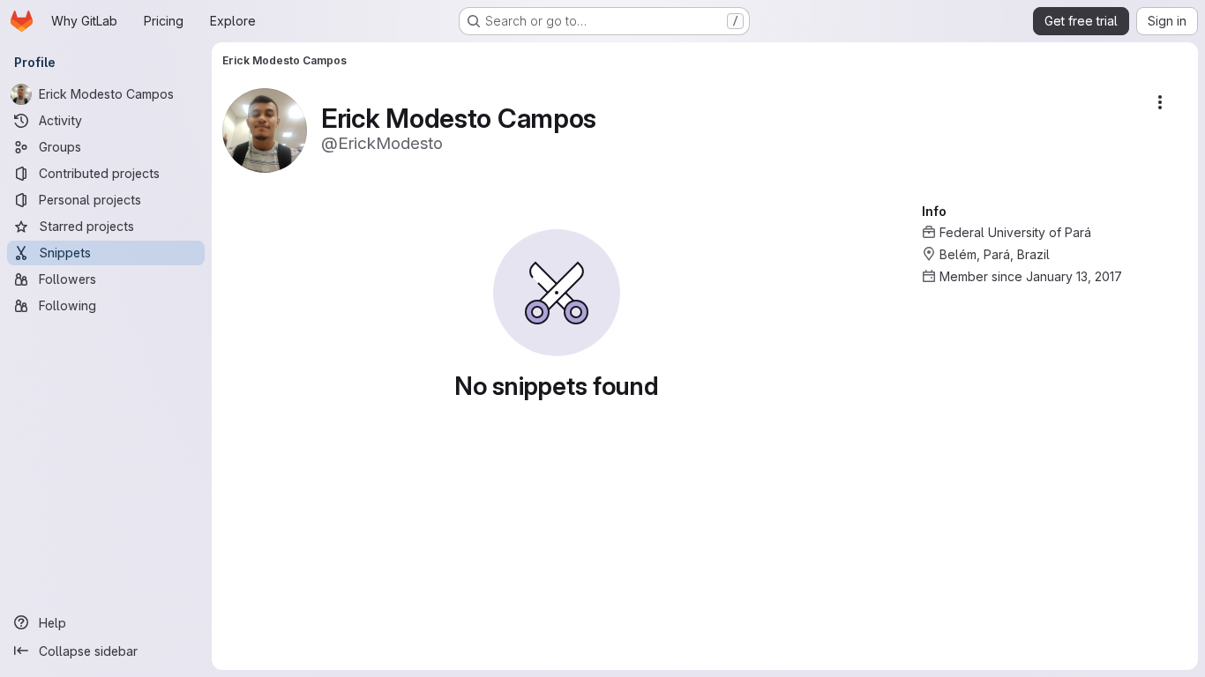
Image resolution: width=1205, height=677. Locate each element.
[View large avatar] (264, 129)
